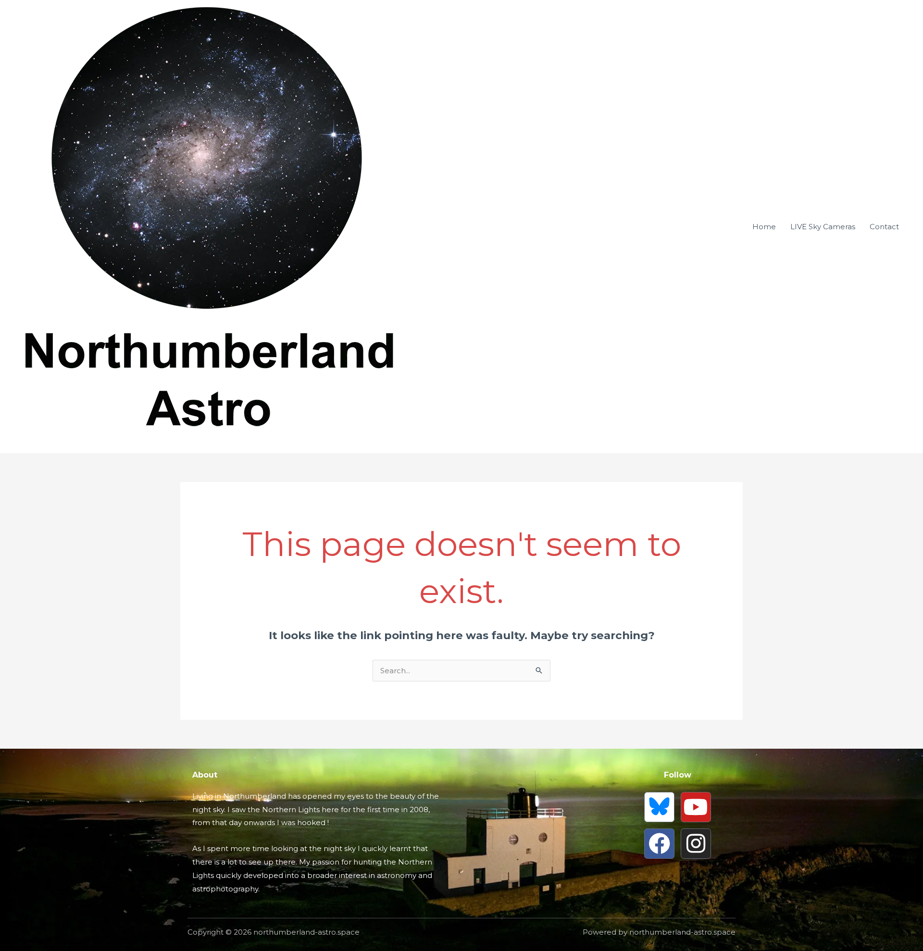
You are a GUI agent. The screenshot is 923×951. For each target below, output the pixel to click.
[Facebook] (659, 843)
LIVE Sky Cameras (822, 226)
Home (764, 226)
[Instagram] (696, 843)
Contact (884, 226)
